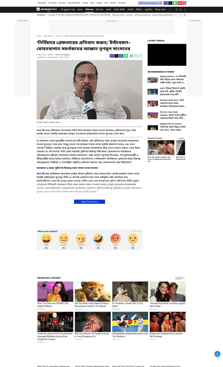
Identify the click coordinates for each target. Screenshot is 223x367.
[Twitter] (170, 3)
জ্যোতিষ (148, 9)
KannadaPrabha (74, 3)
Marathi (113, 3)
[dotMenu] (170, 10)
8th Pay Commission (142, 15)
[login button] (177, 9)
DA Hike (129, 15)
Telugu (85, 3)
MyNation (122, 3)
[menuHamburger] (180, 9)
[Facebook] (166, 3)
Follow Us (138, 56)
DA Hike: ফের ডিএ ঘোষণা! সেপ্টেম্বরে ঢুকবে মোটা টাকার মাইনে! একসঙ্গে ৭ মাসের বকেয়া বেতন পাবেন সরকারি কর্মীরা (79, 15)
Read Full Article (89, 202)
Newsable (52, 3)
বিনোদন (99, 9)
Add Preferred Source (148, 3)
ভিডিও (139, 9)
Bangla (99, 3)
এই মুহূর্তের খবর (67, 9)
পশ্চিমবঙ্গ (89, 9)
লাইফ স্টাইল (119, 9)
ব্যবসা (108, 9)
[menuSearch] (185, 10)
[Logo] (48, 10)
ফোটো (130, 9)
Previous (180, 15)
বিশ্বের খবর (160, 9)
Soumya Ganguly (62, 55)
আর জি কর (43, 173)
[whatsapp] (175, 3)
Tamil (92, 3)
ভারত (79, 9)
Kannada (62, 3)
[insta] (184, 3)
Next (184, 15)
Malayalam (42, 3)
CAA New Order (118, 15)
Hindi (106, 3)
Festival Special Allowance (162, 15)
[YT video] (180, 3)
